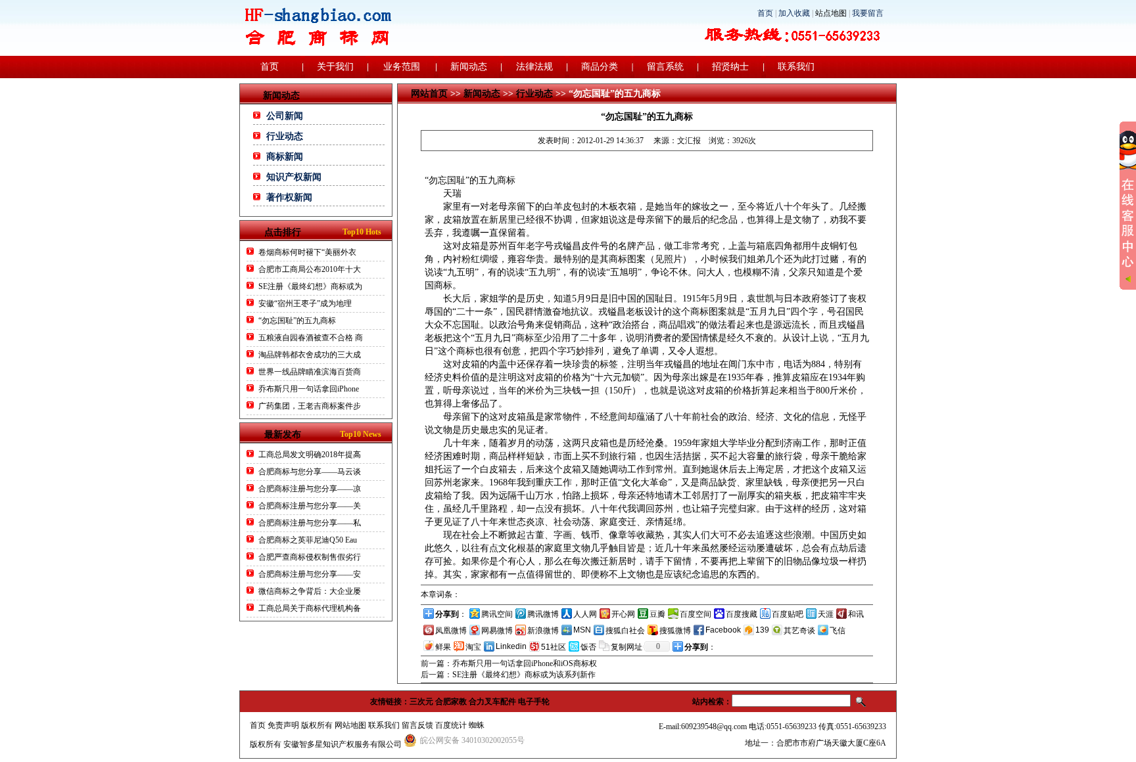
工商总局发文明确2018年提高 (309, 454)
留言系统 (665, 67)
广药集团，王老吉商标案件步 (309, 406)
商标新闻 (284, 157)
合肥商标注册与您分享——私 (309, 522)
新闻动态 (468, 67)
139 (762, 630)
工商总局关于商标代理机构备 (309, 608)
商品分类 (599, 67)
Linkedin (511, 646)
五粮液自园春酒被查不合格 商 (310, 337)
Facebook (723, 630)
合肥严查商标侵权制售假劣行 (309, 557)
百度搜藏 (741, 614)
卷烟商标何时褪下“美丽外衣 (307, 252)
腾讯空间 (497, 614)
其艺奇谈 (799, 630)
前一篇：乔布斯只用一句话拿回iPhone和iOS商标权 (509, 663)
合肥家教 (451, 701)
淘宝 (473, 647)
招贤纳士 (730, 67)
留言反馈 (417, 725)
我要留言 (868, 13)
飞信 (837, 630)
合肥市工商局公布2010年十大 (309, 269)
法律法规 (534, 67)
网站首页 (429, 94)
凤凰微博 (451, 630)
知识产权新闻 (293, 177)
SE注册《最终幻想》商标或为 (310, 286)
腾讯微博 (543, 614)
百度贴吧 (787, 614)
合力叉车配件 (492, 701)
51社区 (553, 647)
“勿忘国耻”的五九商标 (297, 320)
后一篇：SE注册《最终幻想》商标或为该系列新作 (508, 674)
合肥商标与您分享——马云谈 (309, 471)
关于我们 (335, 67)
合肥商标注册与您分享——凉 (309, 488)
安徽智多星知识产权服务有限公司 (342, 744)
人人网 (585, 614)
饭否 (588, 647)
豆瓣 (657, 614)
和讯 (856, 614)
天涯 (826, 614)
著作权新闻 (289, 197)
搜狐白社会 (625, 630)
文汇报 (689, 140)
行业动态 (284, 136)
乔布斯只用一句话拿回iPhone (308, 388)
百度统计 (451, 725)
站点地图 (831, 13)
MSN (582, 630)
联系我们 (796, 67)
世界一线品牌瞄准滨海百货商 (309, 371)
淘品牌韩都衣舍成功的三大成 (309, 354)
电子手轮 (534, 701)
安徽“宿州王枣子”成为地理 (305, 303)
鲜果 (443, 647)
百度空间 (695, 614)
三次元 (421, 701)
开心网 (623, 614)
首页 (765, 13)
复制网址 (626, 647)
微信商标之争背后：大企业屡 (309, 591)
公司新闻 (284, 116)
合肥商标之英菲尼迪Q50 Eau (307, 540)
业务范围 (401, 67)
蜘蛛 (477, 725)
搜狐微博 (675, 630)
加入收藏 (794, 13)
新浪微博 (543, 630)
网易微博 (497, 630)
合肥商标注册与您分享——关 (309, 505)
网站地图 (350, 725)
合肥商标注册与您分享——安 (309, 574)
